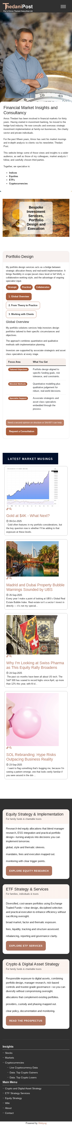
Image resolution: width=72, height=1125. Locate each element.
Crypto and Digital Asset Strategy (23, 1088)
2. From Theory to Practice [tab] (23, 305)
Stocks (8, 1052)
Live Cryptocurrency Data (24, 1067)
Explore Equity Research (29, 870)
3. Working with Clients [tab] (21, 314)
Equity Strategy (13, 1098)
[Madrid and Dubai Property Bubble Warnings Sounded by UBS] (7, 578)
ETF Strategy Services (17, 1093)
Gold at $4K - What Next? (28, 515)
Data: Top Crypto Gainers (24, 1072)
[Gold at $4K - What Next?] (7, 509)
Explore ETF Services (25, 945)
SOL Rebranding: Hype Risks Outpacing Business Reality (31, 756)
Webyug (42, 1123)
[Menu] (63, 4)
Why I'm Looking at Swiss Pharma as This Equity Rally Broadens (35, 665)
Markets (9, 1057)
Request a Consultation (21, 431)
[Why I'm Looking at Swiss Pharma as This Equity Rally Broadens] (7, 656)
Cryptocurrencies (14, 1062)
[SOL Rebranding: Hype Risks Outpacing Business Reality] (7, 748)
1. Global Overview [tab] (19, 296)
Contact (9, 1113)
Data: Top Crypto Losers (23, 1077)
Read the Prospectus (25, 1020)
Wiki (7, 1103)
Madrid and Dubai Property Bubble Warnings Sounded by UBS (35, 587)
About (8, 1108)
